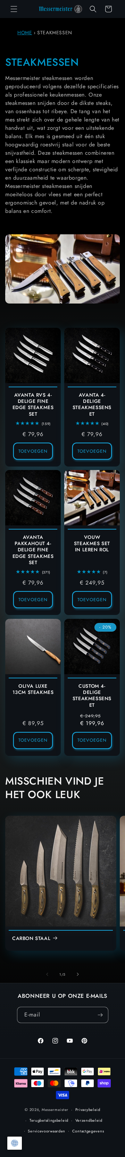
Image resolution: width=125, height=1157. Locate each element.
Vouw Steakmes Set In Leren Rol (92, 543)
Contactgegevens (88, 1131)
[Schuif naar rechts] (77, 974)
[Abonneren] (100, 1015)
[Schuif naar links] (47, 974)
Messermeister (55, 1109)
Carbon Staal (31, 938)
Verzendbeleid (88, 1120)
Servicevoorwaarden (46, 1131)
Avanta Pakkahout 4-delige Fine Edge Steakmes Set (33, 550)
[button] (14, 9)
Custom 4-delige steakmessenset (92, 695)
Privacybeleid (87, 1109)
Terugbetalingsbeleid (49, 1120)
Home (24, 32)
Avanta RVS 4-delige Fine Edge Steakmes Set (33, 404)
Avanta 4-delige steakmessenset (92, 404)
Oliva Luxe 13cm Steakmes (33, 689)
